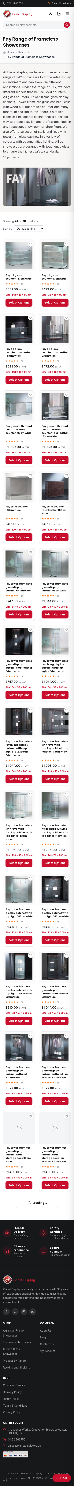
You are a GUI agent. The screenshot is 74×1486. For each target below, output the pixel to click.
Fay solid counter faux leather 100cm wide (54, 510)
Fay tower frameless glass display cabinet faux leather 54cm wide (19, 666)
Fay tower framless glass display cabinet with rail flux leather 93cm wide (55, 1072)
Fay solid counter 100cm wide (17, 508)
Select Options (19, 302)
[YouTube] (32, 1311)
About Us (45, 1330)
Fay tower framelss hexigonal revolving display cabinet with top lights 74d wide (55, 831)
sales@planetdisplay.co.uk (24, 1445)
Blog (43, 1337)
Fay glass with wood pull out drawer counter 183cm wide (19, 429)
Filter (63, 1478)
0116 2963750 (15, 3)
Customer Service (14, 1385)
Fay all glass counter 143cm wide (18, 276)
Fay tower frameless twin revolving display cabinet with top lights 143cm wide (19, 832)
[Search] (67, 25)
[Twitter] (15, 1311)
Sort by (7, 228)
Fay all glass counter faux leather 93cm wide (55, 352)
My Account (47, 1351)
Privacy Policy (12, 1412)
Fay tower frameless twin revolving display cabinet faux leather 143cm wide (55, 747)
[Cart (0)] (59, 14)
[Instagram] (23, 1311)
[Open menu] (67, 14)
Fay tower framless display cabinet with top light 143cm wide (19, 913)
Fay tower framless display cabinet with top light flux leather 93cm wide (19, 992)
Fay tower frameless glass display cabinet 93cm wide (55, 587)
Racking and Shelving (16, 1367)
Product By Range (14, 1360)
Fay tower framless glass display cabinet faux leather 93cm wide (55, 992)
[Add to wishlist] (30, 244)
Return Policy (11, 1398)
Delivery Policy (12, 1392)
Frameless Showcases (17, 1342)
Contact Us (47, 1344)
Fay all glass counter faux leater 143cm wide (18, 352)
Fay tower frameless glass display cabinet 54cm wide (19, 587)
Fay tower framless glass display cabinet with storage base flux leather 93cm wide (54, 1154)
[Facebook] (6, 1311)
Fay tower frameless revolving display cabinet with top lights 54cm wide (55, 666)
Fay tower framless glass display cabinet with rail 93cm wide (18, 1072)
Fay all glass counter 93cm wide (54, 276)
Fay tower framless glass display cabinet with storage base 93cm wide (18, 1154)
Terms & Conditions (15, 1405)
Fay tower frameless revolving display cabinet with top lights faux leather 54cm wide (19, 748)
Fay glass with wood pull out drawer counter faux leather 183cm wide (55, 431)
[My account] (50, 14)
